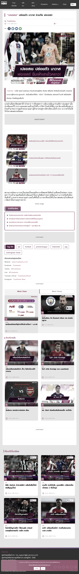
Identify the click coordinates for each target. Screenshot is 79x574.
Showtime (44, 4)
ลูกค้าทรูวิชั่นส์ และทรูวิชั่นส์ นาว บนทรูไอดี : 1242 (18, 558)
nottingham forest (13, 252)
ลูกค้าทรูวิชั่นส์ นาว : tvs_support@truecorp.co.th (20, 555)
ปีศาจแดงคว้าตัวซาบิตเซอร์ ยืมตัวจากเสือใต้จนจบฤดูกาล (26, 219)
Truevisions (17, 265)
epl (19, 246)
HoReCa (54, 4)
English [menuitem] (72, 11)
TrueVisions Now (19, 279)
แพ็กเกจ (23, 4)
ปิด (43, 568)
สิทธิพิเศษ (33, 4)
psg (66, 246)
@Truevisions (13, 272)
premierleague (41, 246)
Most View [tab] (22, 291)
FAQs (64, 4)
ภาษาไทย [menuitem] (71, 8)
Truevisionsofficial (24, 276)
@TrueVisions (16, 269)
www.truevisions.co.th (20, 262)
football (28, 246)
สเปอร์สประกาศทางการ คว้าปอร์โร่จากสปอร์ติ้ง (23, 222)
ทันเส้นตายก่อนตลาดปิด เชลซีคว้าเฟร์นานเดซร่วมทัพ (25, 215)
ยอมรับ (36, 568)
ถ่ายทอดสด (56, 246)
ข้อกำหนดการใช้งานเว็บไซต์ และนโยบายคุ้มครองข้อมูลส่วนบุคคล (39, 565)
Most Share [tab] (57, 291)
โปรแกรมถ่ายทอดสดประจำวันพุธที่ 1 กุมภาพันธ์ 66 (24, 226)
